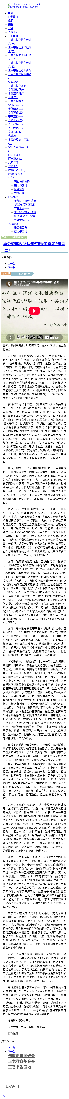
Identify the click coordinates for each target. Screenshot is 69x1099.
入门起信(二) (15, 128)
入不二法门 (14, 162)
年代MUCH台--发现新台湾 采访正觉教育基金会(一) (25, 204)
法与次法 (13, 82)
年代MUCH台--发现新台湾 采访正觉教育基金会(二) (25, 216)
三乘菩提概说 (16, 101)
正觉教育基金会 (21, 1061)
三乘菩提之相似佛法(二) (14, 237)
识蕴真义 (13, 166)
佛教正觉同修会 (21, 1056)
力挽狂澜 (19, 193)
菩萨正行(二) (15, 120)
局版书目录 (20, 227)
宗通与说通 (14, 131)
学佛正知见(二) (16, 93)
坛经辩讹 (19, 189)
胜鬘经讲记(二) (16, 174)
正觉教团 (13, 16)
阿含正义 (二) (15, 158)
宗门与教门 (20, 185)
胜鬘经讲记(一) (16, 170)
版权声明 (12, 1087)
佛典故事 (13, 135)
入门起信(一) (15, 124)
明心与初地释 (22, 181)
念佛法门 (13, 97)
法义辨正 (13, 177)
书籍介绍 (13, 223)
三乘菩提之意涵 (17, 85)
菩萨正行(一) (15, 116)
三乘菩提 (13, 36)
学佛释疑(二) (15, 108)
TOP (3, 1096)
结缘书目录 (20, 231)
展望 (10, 28)
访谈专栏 (13, 197)
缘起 (10, 20)
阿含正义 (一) (15, 154)
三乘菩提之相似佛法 (19, 70)
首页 (10, 13)
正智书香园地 (19, 1067)
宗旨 (10, 24)
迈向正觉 (13, 32)
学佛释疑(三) (15, 112)
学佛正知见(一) (16, 89)
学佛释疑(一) (15, 105)
